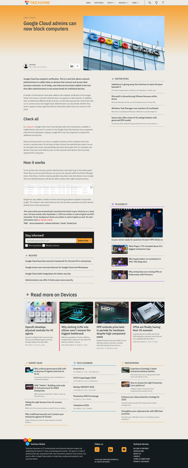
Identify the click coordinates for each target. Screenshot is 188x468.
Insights (122, 3)
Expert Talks (35, 362)
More (134, 3)
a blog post (30, 126)
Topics (110, 3)
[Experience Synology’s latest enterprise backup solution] (125, 372)
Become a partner (141, 448)
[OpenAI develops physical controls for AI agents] (40, 312)
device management (36, 223)
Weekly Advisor (53, 245)
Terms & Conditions (141, 459)
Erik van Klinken (67, 345)
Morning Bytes (35, 245)
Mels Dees (29, 345)
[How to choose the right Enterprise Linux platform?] (125, 386)
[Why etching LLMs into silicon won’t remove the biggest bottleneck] (76, 312)
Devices (33, 18)
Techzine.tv (121, 204)
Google (63, 223)
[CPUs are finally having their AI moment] (147, 312)
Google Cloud (71, 223)
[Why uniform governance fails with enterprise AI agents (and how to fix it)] (29, 374)
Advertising (138, 451)
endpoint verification (52, 223)
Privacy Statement (141, 461)
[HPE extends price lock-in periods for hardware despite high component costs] (112, 312)
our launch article (45, 220)
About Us (137, 454)
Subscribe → (84, 240)
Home (88, 3)
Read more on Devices (54, 294)
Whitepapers (132, 362)
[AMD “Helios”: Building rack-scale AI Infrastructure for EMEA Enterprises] (29, 390)
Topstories (99, 3)
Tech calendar (84, 362)
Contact (136, 456)
